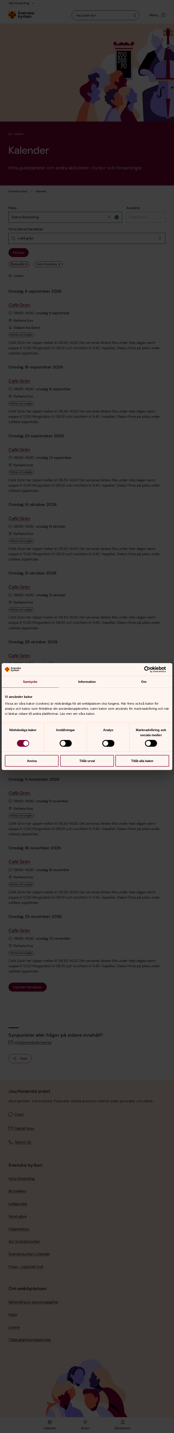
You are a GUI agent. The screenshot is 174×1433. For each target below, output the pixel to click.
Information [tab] (87, 681)
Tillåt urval (87, 760)
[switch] (66, 743)
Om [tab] (143, 681)
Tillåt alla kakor (142, 760)
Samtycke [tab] (30, 681)
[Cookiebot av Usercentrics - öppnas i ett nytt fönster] (150, 669)
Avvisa (32, 760)
